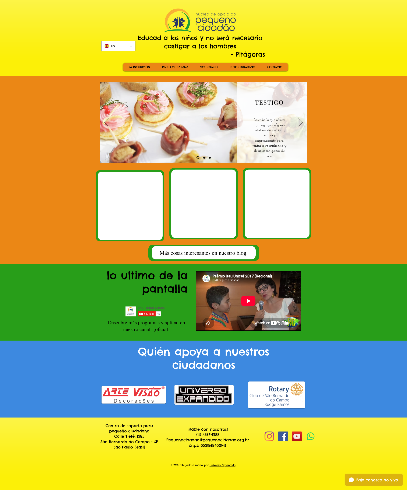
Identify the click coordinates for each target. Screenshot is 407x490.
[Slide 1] (197, 158)
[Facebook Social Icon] (283, 436)
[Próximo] (300, 122)
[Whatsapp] (310, 436)
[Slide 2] (203, 157)
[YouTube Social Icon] (297, 436)
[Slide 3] (210, 158)
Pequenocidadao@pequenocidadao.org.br (207, 439)
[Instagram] (269, 436)
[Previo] (106, 122)
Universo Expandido (223, 465)
